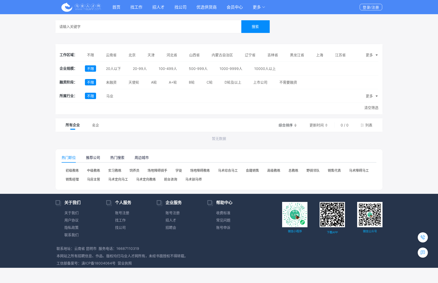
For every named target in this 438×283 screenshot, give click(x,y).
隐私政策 (71, 227)
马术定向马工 (118, 179)
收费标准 (223, 213)
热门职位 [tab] (69, 157)
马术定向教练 (146, 179)
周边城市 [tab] (142, 157)
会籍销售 (252, 170)
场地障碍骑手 (157, 170)
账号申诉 (223, 227)
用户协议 (71, 220)
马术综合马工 (228, 170)
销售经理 (72, 179)
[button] (259, 7)
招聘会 (171, 227)
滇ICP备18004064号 (98, 263)
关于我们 (71, 213)
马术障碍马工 (359, 170)
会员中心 (235, 7)
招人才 (158, 7)
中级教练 (93, 170)
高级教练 (273, 170)
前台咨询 (170, 179)
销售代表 (334, 170)
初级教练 (72, 170)
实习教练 (114, 170)
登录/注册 (371, 7)
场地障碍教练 (200, 170)
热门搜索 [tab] (117, 157)
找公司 (180, 7)
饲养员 (134, 170)
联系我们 (71, 235)
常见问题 (223, 220)
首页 (116, 7)
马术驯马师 (193, 179)
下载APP (332, 232)
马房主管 (93, 179)
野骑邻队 (313, 170)
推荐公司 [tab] (93, 157)
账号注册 (122, 213)
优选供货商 (206, 7)
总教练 (293, 170)
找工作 (136, 7)
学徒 (178, 170)
